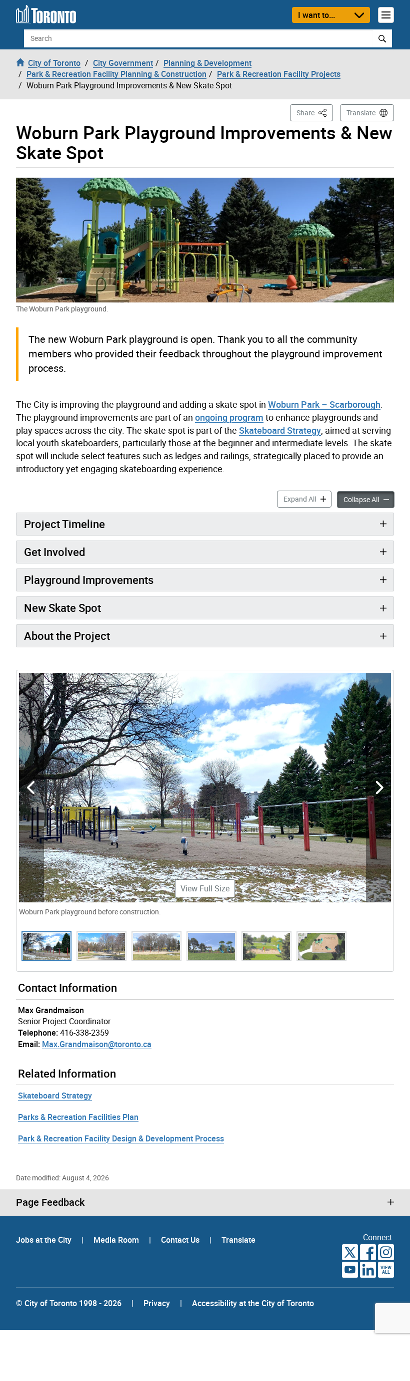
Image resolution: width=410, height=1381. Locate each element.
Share (314, 112)
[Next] (378, 787)
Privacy (157, 1303)
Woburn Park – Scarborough (324, 404)
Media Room (117, 1239)
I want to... (316, 14)
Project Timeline (64, 524)
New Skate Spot (62, 607)
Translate (361, 112)
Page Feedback (50, 1202)
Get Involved (54, 552)
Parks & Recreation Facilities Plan (78, 1116)
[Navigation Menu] (386, 15)
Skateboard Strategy (280, 430)
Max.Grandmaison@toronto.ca (97, 1044)
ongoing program (229, 417)
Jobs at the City (45, 1239)
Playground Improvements (89, 579)
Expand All (308, 499)
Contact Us (181, 1239)
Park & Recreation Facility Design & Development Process (121, 1138)
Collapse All (369, 499)
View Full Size (205, 888)
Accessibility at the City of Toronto (253, 1303)
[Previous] (31, 787)
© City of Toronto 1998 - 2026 (69, 1303)
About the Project (67, 635)
